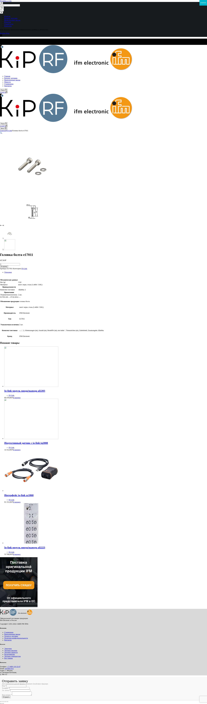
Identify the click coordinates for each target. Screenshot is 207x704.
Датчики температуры (12, 656)
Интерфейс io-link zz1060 (19, 495)
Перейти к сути (5, 1)
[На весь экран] (5, 701)
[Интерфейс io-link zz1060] (31, 491)
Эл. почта (6, 690)
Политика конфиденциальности (16, 638)
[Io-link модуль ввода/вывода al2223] (31, 543)
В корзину (4, 266)
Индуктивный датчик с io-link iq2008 (26, 443)
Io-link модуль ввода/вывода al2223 (24, 547)
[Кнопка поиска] (2, 8)
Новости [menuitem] (7, 22)
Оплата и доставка (11, 636)
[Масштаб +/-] (7, 701)
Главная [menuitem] (7, 16)
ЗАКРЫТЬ (203, 3)
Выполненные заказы (12, 634)
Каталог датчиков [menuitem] (10, 18)
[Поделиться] (3, 701)
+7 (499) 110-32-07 (13, 667)
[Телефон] (1, 36)
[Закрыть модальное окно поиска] (1, 3)
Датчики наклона (10, 650)
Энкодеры (8, 648)
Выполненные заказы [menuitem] (12, 20)
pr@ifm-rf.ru (9, 668)
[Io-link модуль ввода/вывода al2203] (31, 386)
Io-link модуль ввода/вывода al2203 (24, 390)
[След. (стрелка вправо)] (3, 703)
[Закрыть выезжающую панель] (1, 12)
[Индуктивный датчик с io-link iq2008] (31, 438)
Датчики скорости (11, 652)
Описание (8, 272)
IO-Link (24, 269)
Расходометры (9, 654)
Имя (4, 686)
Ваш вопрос (7, 695)
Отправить (6, 697)
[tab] (105, 272)
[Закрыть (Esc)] (1, 701)
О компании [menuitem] (8, 24)
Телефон (5, 688)
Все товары (8, 658)
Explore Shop (4, 33)
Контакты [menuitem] (8, 26)
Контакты (8, 640)
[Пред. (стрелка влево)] (1, 703)
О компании (8, 632)
